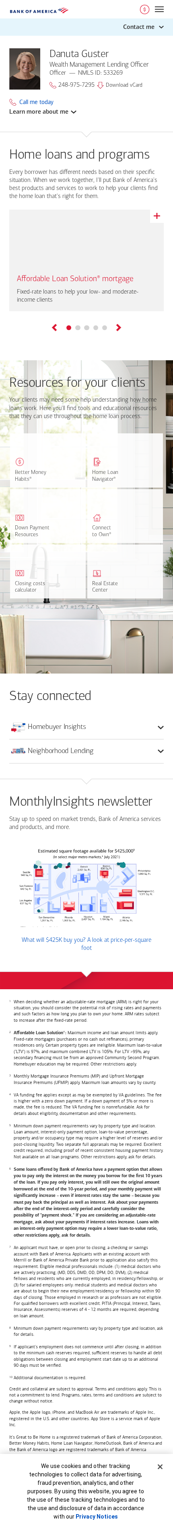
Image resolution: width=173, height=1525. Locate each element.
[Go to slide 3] (86, 327)
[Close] (160, 1467)
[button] (86, 27)
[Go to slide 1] (68, 327)
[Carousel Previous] (55, 329)
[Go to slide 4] (95, 327)
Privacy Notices (97, 1516)
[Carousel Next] (118, 329)
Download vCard (124, 85)
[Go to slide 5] (104, 327)
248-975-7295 (76, 85)
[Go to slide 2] (77, 327)
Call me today (36, 102)
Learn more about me (38, 111)
